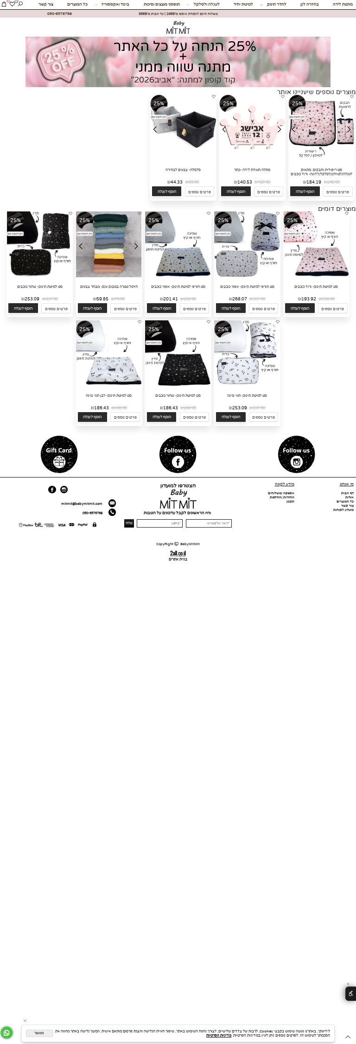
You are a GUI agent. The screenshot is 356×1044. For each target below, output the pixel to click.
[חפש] (20, 4)
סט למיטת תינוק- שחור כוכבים (40, 287)
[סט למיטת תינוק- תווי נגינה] (247, 385)
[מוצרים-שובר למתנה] (59, 454)
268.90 (190, 299)
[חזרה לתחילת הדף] (348, 1037)
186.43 (170, 408)
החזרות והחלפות (282, 497)
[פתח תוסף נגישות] (350, 994)
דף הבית (347, 493)
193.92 (308, 299)
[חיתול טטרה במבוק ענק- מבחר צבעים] (109, 276)
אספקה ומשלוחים (281, 493)
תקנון (290, 501)
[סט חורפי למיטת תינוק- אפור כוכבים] (247, 276)
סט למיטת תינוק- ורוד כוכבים (316, 287)
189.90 (264, 182)
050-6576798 (92, 513)
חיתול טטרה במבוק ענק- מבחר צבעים (109, 287)
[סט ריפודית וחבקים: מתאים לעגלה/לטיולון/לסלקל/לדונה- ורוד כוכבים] (322, 159)
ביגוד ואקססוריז (115, 4)
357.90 (259, 299)
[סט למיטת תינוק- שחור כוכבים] (40, 276)
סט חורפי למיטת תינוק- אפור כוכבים (247, 287)
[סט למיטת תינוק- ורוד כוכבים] (317, 276)
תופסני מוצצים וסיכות (162, 4)
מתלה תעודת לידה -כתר (252, 170)
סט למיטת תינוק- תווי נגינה (247, 396)
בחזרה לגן (309, 4)
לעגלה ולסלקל (207, 4)
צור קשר (45, 4)
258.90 (328, 299)
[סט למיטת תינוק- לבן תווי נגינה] (109, 385)
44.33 (177, 182)
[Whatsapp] (6, 1032)
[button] (305, 191)
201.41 (170, 299)
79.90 (119, 299)
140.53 (244, 182)
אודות (349, 497)
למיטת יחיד (243, 4)
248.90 (333, 182)
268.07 (239, 299)
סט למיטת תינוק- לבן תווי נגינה (109, 396)
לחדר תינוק (276, 4)
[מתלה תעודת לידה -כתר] (252, 159)
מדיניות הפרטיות (218, 1035)
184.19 (313, 182)
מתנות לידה (343, 4)
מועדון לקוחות (343, 510)
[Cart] (4, 4)
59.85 (102, 299)
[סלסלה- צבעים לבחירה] (183, 159)
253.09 (32, 299)
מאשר (39, 1033)
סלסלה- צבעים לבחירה (183, 170)
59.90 (194, 182)
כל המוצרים (77, 4)
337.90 (51, 299)
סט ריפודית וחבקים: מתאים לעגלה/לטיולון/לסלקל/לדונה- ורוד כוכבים (321, 172)
